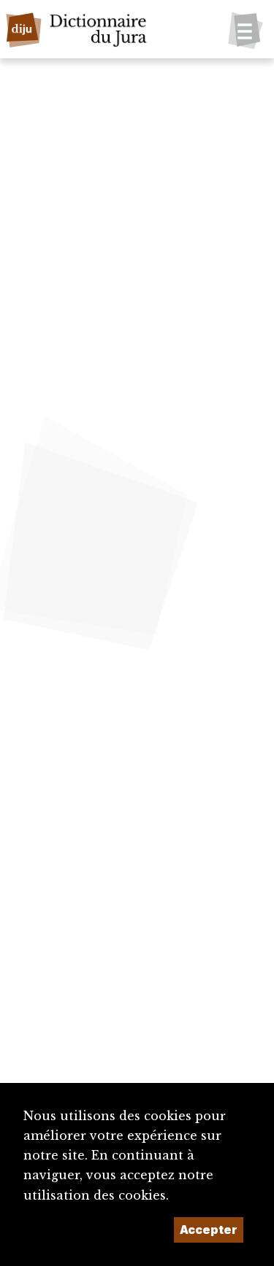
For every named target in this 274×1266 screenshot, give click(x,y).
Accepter (208, 1229)
